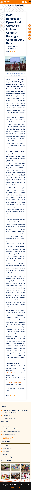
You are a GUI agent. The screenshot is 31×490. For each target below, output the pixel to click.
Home (10, 9)
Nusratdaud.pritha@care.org (14, 382)
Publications (6, 451)
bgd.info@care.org (8, 415)
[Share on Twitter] (12, 51)
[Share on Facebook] (14, 51)
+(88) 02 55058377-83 (9, 418)
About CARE (6, 426)
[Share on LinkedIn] (10, 51)
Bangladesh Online (15, 487)
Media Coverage (7, 448)
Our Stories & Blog (7, 457)
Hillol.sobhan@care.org (12, 373)
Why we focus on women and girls (11, 431)
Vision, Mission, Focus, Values (10, 429)
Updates (5, 454)
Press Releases (7, 446)
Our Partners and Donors (9, 434)
